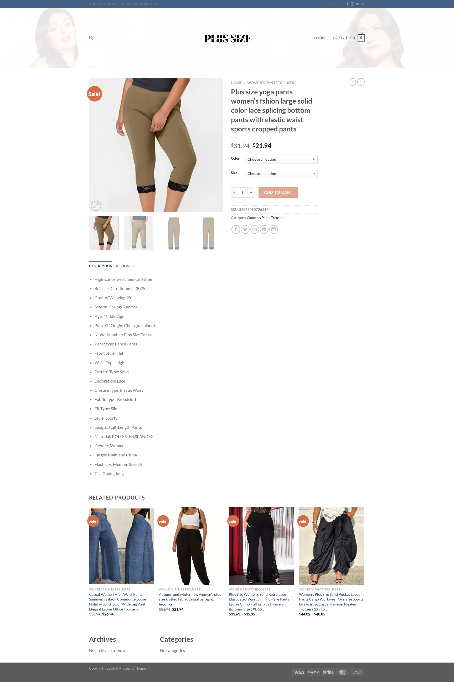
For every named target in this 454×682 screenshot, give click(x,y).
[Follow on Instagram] (352, 4)
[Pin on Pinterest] (264, 229)
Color (235, 158)
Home (236, 83)
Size (234, 173)
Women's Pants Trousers (271, 83)
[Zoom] (96, 206)
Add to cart (278, 192)
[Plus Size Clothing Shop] (227, 37)
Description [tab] (100, 266)
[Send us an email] (362, 4)
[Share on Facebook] (235, 229)
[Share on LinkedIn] (273, 229)
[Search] (91, 38)
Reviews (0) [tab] (126, 266)
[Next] (214, 145)
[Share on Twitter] (245, 229)
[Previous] (98, 145)
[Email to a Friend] (254, 229)
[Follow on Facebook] (347, 4)
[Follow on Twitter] (357, 4)
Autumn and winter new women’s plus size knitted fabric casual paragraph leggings (190, 599)
